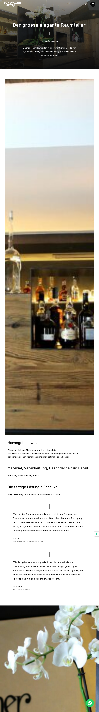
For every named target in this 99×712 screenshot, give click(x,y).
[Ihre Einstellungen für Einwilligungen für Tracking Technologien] (96, 534)
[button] (92, 4)
